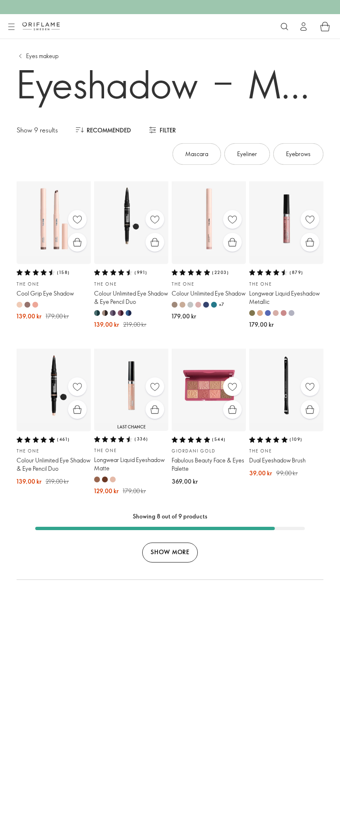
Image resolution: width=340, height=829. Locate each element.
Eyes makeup (42, 56)
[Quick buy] (77, 242)
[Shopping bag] (325, 26)
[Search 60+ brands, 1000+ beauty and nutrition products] (284, 26)
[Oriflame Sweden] (41, 26)
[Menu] (11, 27)
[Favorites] (77, 219)
